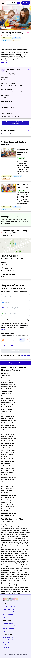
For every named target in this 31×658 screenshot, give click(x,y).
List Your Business (8, 623)
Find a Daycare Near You (10, 607)
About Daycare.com (8, 637)
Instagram (6, 647)
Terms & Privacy (25, 355)
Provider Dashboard (8, 628)
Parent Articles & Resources (11, 612)
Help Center (6, 617)
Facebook (5, 645)
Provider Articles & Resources (11, 626)
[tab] (6, 44)
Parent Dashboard (8, 614)
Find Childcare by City (9, 609)
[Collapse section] (28, 70)
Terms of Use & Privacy (9, 640)
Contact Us (6, 642)
